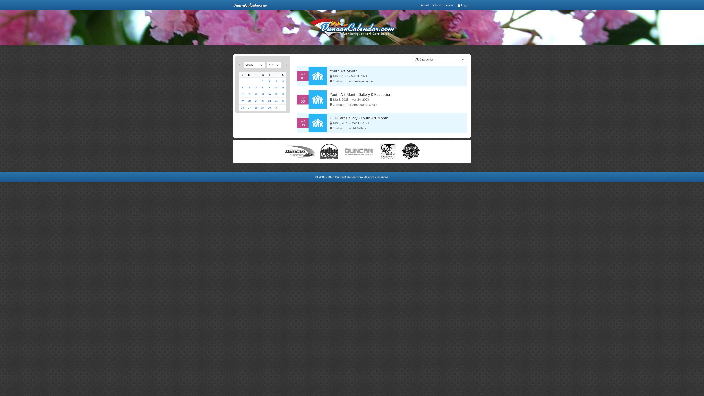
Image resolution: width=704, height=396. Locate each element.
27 (249, 107)
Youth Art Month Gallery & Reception (360, 94)
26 (242, 107)
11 (283, 87)
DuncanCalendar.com (250, 5)
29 (262, 107)
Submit (436, 5)
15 (263, 94)
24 (276, 100)
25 (283, 100)
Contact (449, 5)
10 (276, 87)
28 (256, 107)
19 (242, 100)
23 (269, 100)
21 (256, 100)
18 (283, 94)
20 (249, 100)
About (425, 5)
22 (262, 100)
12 (243, 94)
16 (269, 94)
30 (269, 107)
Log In (464, 5)
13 (249, 94)
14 (256, 94)
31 (276, 107)
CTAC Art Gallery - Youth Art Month (359, 117)
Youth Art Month (344, 71)
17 (276, 94)
